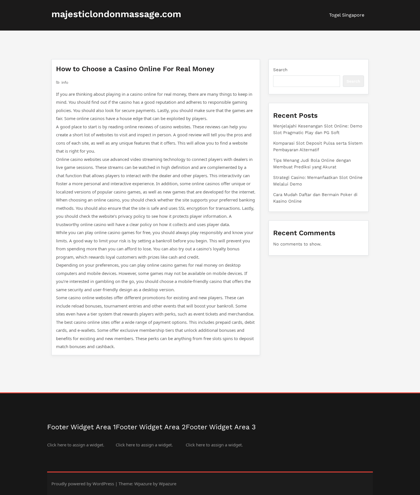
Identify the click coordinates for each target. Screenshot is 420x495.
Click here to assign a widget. (75, 445)
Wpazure (143, 483)
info (64, 82)
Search (280, 69)
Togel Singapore (346, 15)
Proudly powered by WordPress (82, 483)
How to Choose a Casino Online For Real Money (135, 69)
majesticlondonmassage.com (116, 14)
